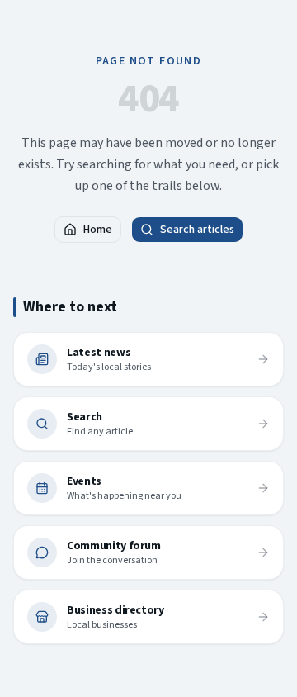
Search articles (197, 229)
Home (97, 229)
